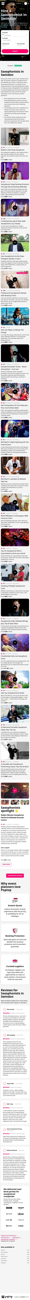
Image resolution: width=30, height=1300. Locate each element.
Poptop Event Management (8, 1235)
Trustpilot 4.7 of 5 (21, 1297)
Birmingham (4, 1252)
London (3, 1250)
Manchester (4, 1256)
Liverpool (3, 1258)
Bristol (2, 1254)
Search (19, 3)
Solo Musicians (5, 1237)
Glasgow (3, 1263)
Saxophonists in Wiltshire (8, 1239)
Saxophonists (16, 1237)
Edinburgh (4, 1260)
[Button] (15, 136)
